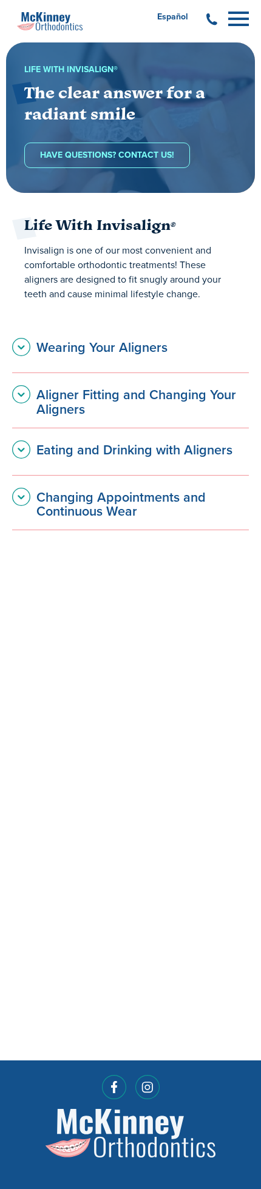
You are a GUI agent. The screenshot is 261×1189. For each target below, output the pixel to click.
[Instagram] (147, 1091)
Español (172, 16)
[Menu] (238, 16)
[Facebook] (114, 1091)
